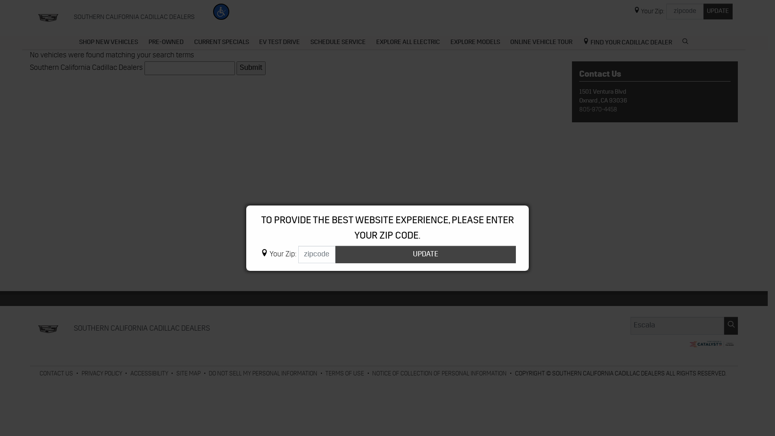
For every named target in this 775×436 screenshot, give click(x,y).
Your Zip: (283, 254)
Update (425, 254)
